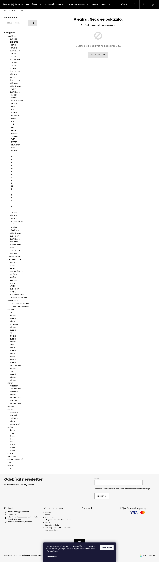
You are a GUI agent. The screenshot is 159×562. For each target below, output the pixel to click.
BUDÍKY (10, 383)
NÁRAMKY (13, 77)
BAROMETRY (14, 412)
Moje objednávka (51, 530)
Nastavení (52, 556)
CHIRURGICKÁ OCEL (15, 259)
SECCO (12, 312)
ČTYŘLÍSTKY (15, 145)
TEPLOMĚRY (14, 386)
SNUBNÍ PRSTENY (13, 301)
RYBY (13, 107)
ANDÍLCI (14, 98)
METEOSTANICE (15, 389)
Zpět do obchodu (98, 55)
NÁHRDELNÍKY (14, 236)
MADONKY (14, 212)
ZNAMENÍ (14, 104)
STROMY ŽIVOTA (17, 101)
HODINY (10, 409)
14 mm (12, 433)
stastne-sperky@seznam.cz (18, 512)
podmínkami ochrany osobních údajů (135, 489)
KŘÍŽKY (13, 224)
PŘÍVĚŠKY (13, 265)
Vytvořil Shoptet (149, 555)
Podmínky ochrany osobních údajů (58, 527)
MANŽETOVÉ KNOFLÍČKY (18, 298)
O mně (47, 515)
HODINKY (11, 309)
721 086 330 (12, 514)
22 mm (12, 445)
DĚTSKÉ (13, 45)
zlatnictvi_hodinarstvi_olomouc (20, 522)
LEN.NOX (13, 356)
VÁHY (13, 139)
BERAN (13, 118)
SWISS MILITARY (15, 365)
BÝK (12, 121)
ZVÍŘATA (14, 142)
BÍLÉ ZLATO (14, 42)
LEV (12, 110)
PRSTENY (13, 68)
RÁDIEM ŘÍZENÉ (15, 398)
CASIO (12, 345)
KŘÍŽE (13, 148)
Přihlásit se (101, 496)
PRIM (11, 371)
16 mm (12, 436)
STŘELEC (14, 112)
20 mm (12, 442)
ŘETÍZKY (13, 248)
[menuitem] (33, 4)
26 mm (12, 451)
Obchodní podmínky (52, 525)
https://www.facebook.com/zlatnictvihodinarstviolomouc (23, 518)
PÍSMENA (14, 151)
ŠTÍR (13, 124)
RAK (12, 127)
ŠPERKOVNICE (12, 456)
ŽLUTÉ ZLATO (15, 51)
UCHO (12, 468)
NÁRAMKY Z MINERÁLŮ (15, 459)
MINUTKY (11, 406)
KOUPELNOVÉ (15, 424)
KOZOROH (15, 115)
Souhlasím (107, 547)
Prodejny (48, 512)
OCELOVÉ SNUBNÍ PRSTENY (19, 304)
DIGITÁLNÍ (13, 401)
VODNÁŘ (14, 136)
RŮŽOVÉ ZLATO (15, 60)
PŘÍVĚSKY (13, 89)
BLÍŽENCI (14, 133)
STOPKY (10, 462)
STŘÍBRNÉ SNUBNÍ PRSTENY (19, 307)
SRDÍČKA (14, 95)
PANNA (13, 130)
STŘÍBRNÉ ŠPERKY (14, 256)
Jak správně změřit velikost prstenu (58, 520)
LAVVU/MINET (14, 324)
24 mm (12, 448)
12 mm (12, 430)
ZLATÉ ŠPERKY (12, 36)
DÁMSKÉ (14, 48)
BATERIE (10, 454)
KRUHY (12, 283)
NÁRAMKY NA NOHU (17, 295)
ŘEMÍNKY (11, 427)
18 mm (12, 439)
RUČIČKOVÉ (14, 392)
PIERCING (11, 465)
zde (55, 551)
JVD (11, 333)
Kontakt (47, 522)
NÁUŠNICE (13, 39)
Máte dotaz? (49, 517)
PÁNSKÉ (13, 315)
